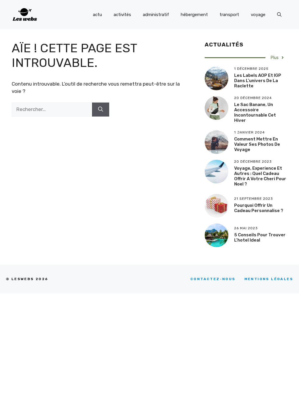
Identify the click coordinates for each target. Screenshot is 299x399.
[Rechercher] (100, 110)
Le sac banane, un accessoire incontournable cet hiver (255, 112)
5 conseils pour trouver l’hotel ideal (260, 237)
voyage (258, 14)
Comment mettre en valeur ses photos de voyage (257, 144)
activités (122, 14)
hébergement (194, 14)
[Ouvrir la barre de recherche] (279, 14)
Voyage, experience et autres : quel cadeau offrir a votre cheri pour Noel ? (260, 176)
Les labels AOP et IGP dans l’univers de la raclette (257, 81)
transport (229, 14)
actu (97, 14)
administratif (156, 14)
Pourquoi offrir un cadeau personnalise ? (258, 208)
